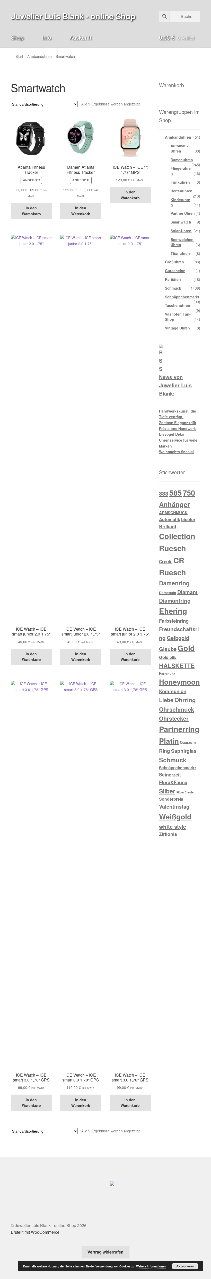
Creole (165, 561)
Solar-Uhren (181, 230)
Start (19, 56)
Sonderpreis (171, 799)
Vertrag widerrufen (105, 1252)
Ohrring (185, 700)
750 (189, 492)
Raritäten (173, 279)
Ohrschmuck (176, 709)
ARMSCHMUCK (173, 512)
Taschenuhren (177, 305)
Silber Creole (185, 792)
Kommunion (172, 691)
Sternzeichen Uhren (182, 242)
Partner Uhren (183, 213)
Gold (186, 647)
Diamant (187, 592)
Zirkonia (168, 834)
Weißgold (175, 816)
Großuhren (174, 261)
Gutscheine (175, 270)
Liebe (166, 700)
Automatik (169, 519)
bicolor (188, 519)
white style (172, 826)
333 (163, 493)
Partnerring (179, 728)
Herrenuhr (167, 673)
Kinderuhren (180, 202)
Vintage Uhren (177, 327)
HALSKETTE (177, 665)
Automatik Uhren (180, 148)
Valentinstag (174, 806)
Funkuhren (180, 182)
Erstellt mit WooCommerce (35, 1232)
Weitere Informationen (151, 1266)
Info (46, 37)
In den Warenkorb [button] (31, 210)
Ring (164, 750)
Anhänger (174, 504)
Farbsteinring (174, 620)
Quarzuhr (188, 742)
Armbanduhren (39, 56)
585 (175, 492)
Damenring (174, 583)
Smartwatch (181, 222)
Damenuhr (167, 592)
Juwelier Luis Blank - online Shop (73, 16)
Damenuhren (182, 159)
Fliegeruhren (181, 171)
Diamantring (175, 600)
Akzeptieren (185, 1266)
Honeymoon (179, 682)
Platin (169, 741)
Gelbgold (178, 637)
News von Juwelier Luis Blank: (175, 385)
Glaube (168, 648)
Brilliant (167, 526)
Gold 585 (168, 657)
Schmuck (173, 288)
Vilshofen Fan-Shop (178, 316)
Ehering (173, 610)
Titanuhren (180, 253)
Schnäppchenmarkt (182, 296)
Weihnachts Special (176, 451)
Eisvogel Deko (171, 434)
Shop (17, 37)
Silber (167, 791)
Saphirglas (184, 750)
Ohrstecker (174, 718)
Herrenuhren (181, 190)
